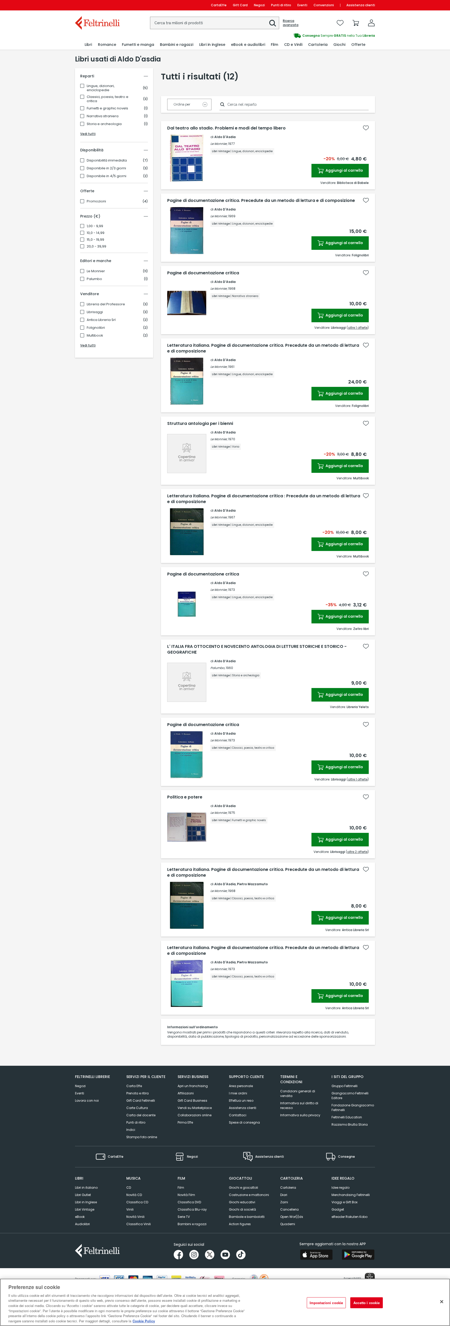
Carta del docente (140, 1115)
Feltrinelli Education (347, 1117)
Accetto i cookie (366, 1302)
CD (128, 1187)
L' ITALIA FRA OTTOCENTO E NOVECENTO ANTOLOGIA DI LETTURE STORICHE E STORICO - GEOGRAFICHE (257, 649)
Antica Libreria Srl (101, 320)
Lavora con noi (87, 1100)
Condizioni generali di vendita (297, 1093)
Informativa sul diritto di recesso (299, 1105)
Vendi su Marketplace (195, 1108)
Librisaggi (95, 312)
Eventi (302, 5)
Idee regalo (340, 1187)
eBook (80, 1217)
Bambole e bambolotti (247, 1217)
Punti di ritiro (281, 5)
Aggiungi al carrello (344, 170)
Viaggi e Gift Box (345, 1202)
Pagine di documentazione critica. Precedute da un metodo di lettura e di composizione (261, 200)
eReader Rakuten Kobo (349, 1217)
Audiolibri (82, 1224)
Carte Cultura (137, 1108)
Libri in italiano (86, 1187)
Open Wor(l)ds (291, 1217)
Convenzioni (324, 5)
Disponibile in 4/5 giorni (106, 176)
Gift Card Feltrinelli (140, 1100)
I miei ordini (238, 1093)
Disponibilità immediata (107, 160)
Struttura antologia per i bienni (200, 423)
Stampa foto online (141, 1137)
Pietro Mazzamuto (252, 884)
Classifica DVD (189, 1202)
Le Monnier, (218, 143)
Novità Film (186, 1195)
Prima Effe (185, 1122)
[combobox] (214, 23)
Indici (130, 1129)
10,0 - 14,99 (95, 233)
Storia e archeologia (104, 124)
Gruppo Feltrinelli (345, 1086)
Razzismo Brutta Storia (350, 1124)
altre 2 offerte (357, 852)
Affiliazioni (186, 1093)
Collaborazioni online (194, 1115)
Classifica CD (137, 1202)
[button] (272, 23)
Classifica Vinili (138, 1224)
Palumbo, (217, 668)
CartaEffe (219, 5)
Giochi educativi (242, 1202)
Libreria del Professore (106, 304)
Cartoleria (288, 1187)
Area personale (241, 1086)
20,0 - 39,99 (96, 246)
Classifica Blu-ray (192, 1209)
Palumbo (94, 279)
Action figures (240, 1224)
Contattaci (237, 1115)
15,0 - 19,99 (95, 240)
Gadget (338, 1209)
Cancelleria (289, 1209)
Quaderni (287, 1224)
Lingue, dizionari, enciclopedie (101, 88)
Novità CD (134, 1195)
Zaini (284, 1202)
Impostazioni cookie (326, 1302)
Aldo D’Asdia (225, 282)
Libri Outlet (83, 1195)
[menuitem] (88, 45)
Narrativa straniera (102, 116)
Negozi (259, 5)
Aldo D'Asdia (225, 137)
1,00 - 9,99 (95, 226)
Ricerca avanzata (290, 23)
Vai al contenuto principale (97, 5)
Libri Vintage (84, 1209)
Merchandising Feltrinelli (351, 1195)
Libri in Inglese (86, 1202)
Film (181, 1187)
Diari (283, 1195)
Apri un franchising (193, 1086)
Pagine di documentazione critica (203, 273)
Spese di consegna (244, 1122)
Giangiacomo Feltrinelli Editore (350, 1095)
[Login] (371, 23)
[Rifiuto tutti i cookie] (441, 1301)
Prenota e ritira (137, 1093)
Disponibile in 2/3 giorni (106, 168)
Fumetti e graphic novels (107, 108)
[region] (225, 1302)
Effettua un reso (241, 1100)
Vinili (130, 1209)
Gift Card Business (192, 1100)
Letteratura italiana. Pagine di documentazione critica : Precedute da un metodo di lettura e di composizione (263, 499)
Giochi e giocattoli (243, 1187)
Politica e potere (184, 797)
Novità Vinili (135, 1217)
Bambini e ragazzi (192, 1224)
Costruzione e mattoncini (249, 1195)
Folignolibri (96, 328)
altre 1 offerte (357, 327)
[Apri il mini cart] (355, 23)
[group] (300, 35)
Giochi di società (242, 1209)
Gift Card (240, 5)
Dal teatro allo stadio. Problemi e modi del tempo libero (226, 128)
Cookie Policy (144, 1320)
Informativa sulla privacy (300, 1115)
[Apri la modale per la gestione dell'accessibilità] (370, 1278)
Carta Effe (134, 1086)
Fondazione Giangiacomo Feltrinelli (353, 1107)
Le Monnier (96, 271)
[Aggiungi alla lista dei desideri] (366, 128)
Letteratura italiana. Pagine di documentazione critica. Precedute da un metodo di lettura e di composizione (263, 348)
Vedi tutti (88, 134)
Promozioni (96, 201)
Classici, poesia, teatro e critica (107, 99)
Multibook (95, 335)
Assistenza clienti (360, 5)
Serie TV (184, 1217)
